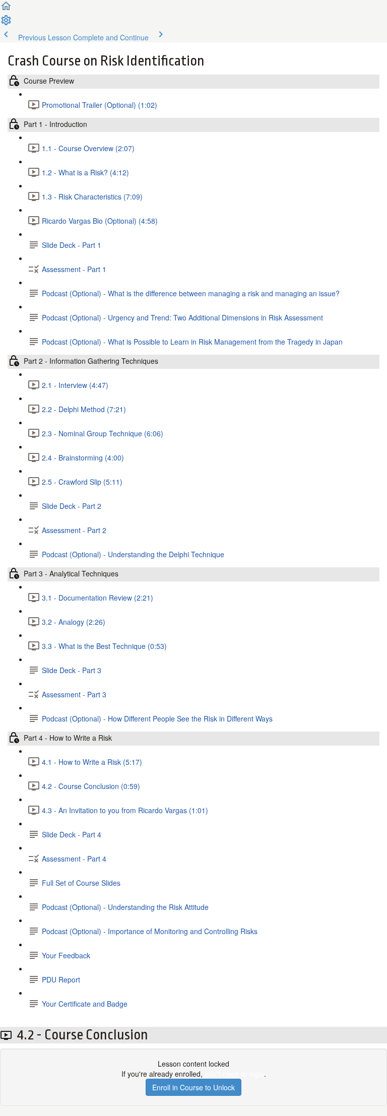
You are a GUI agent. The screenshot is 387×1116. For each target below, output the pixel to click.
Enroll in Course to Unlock (193, 1087)
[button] (6, 9)
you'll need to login (234, 1074)
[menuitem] (6, 23)
